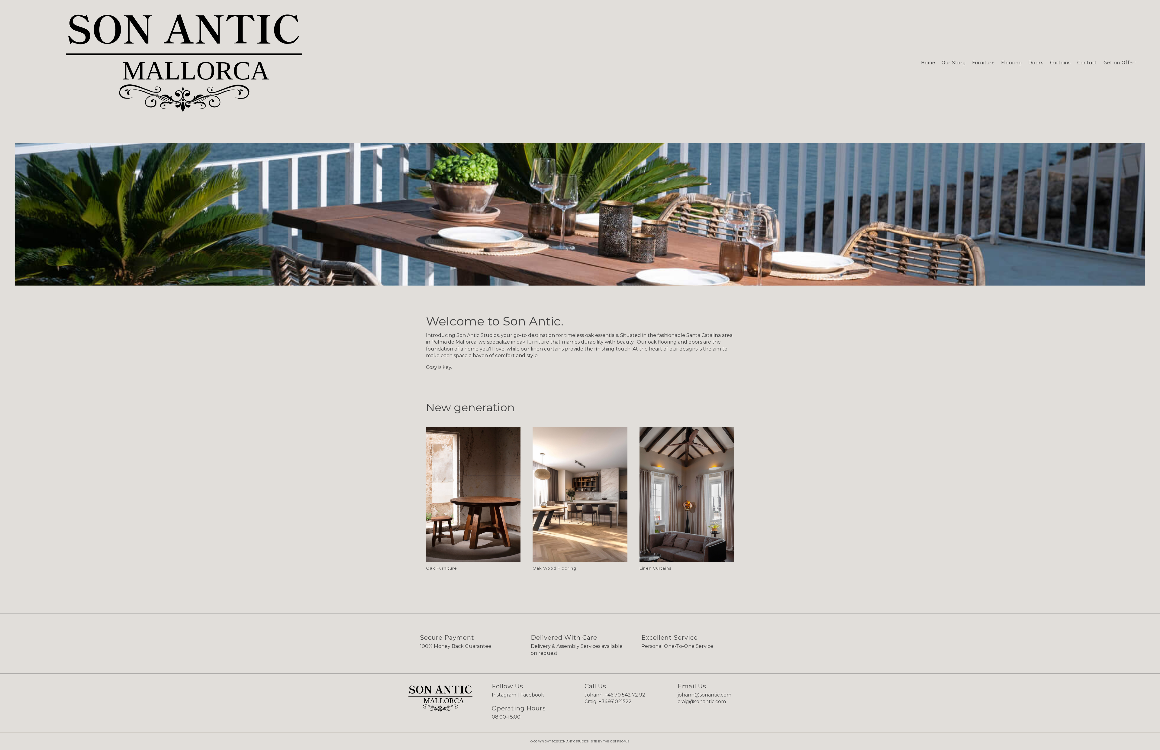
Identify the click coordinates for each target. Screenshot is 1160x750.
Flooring (1011, 63)
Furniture (983, 63)
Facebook (532, 695)
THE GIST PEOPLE (616, 741)
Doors (1036, 63)
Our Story (954, 63)
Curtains (1060, 63)
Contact (1087, 63)
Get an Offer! (1120, 63)
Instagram (504, 695)
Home (928, 63)
